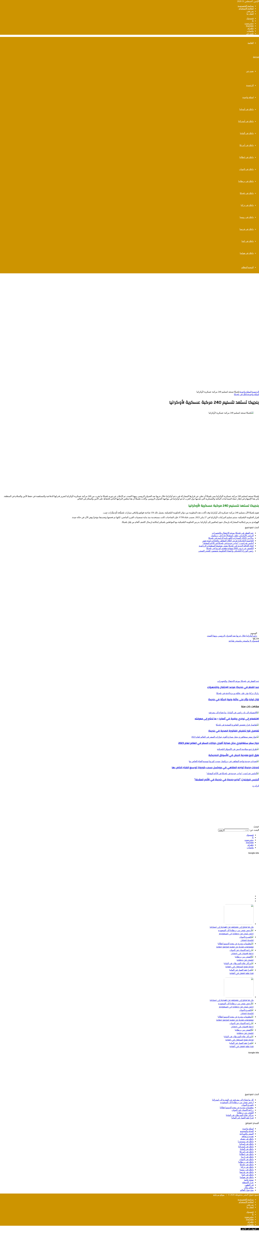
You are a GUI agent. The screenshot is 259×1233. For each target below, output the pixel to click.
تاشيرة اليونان (247, 940)
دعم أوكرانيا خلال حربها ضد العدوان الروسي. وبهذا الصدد (232, 636)
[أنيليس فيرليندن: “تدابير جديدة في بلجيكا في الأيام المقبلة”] (232, 773)
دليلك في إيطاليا (246, 157)
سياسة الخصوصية (246, 6)
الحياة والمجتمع (247, 1131)
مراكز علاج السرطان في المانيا (239, 967)
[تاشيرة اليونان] (246, 937)
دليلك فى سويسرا (246, 1141)
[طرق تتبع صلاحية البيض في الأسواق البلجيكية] (238, 749)
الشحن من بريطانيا (245, 960)
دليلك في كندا (248, 241)
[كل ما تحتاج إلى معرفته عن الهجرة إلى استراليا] (239, 924)
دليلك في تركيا (247, 205)
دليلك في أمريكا (247, 145)
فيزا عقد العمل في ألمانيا (242, 973)
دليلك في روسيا (247, 217)
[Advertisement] (129, 295)
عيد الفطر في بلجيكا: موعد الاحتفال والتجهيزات (233, 533)
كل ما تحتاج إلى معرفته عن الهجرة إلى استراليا (232, 927)
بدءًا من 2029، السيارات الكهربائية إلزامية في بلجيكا (231, 538)
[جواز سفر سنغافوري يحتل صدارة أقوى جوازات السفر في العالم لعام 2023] (225, 737)
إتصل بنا (250, 14)
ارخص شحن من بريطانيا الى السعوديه (236, 934)
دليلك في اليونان (246, 169)
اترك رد (255, 786)
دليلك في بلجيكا (247, 193)
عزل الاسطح (248, 1182)
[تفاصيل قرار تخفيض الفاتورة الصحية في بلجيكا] (237, 725)
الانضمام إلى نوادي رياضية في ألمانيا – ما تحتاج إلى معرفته (227, 718)
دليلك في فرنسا (247, 229)
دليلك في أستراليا (246, 121)
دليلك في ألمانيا (247, 133)
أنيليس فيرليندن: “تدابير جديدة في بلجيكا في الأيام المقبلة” (228, 543)
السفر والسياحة (247, 1134)
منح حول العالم (247, 1190)
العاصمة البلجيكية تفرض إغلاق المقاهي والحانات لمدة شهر (228, 541)
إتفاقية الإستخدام (246, 8)
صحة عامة (249, 1180)
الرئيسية (250, 85)
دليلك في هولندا (247, 253)
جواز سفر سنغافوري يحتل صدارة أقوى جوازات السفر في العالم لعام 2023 (218, 743)
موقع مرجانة (218, 1195)
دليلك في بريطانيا (246, 181)
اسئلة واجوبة (248, 97)
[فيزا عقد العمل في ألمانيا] (241, 970)
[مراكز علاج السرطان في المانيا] (239, 963)
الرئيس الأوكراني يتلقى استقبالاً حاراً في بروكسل (232, 535)
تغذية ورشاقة (248, 1136)
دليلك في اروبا (247, 1157)
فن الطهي (249, 1185)
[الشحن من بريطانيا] (244, 957)
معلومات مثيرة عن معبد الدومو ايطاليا (235, 947)
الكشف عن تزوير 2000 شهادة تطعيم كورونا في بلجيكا (230, 548)
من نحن (250, 11)
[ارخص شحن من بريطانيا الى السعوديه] (236, 930)
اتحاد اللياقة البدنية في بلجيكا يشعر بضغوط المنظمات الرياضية (226, 546)
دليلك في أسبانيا (246, 109)
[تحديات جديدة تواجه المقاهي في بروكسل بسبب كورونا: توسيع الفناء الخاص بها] (224, 761)
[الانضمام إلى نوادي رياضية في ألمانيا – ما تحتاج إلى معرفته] (234, 712)
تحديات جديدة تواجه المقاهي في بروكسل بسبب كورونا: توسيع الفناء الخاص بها (215, 767)
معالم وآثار (249, 1187)
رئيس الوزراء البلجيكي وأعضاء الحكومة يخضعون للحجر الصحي (226, 551)
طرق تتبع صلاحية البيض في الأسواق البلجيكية (233, 755)
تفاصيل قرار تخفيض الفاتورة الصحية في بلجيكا (233, 731)
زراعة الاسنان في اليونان (242, 953)
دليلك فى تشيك (247, 1139)
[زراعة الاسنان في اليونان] (241, 950)
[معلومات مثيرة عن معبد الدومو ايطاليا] (236, 943)
